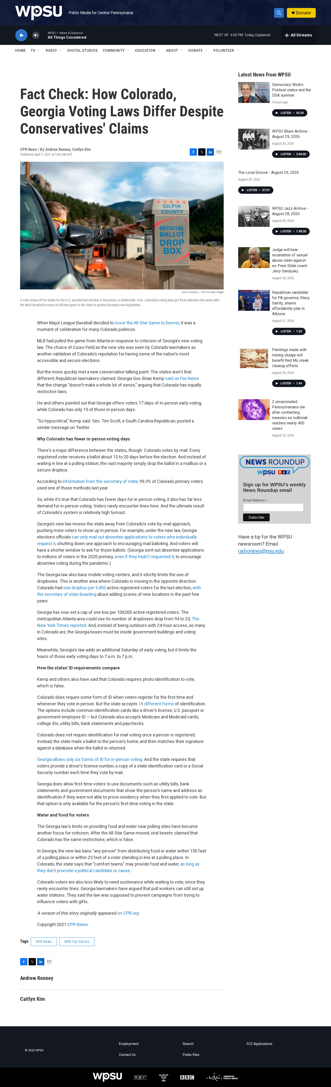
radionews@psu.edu (261, 551)
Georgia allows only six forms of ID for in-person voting (89, 759)
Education (145, 50)
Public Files (191, 1055)
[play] (21, 35)
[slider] (43, 35)
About (172, 50)
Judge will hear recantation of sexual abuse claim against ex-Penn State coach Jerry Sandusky (289, 260)
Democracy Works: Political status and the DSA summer (291, 90)
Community (114, 50)
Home (20, 50)
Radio (51, 50)
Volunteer (223, 50)
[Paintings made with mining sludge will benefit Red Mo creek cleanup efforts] (254, 357)
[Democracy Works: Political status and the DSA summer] (254, 92)
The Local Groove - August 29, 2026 (268, 172)
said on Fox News (182, 378)
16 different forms (156, 703)
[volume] (36, 35)
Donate (303, 12)
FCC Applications (259, 1044)
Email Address (255, 500)
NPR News (44, 942)
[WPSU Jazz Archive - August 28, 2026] (254, 216)
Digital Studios (82, 50)
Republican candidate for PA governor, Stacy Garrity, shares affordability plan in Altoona (291, 303)
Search (188, 1044)
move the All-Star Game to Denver (147, 322)
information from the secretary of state (100, 481)
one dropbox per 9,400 (84, 587)
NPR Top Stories (76, 942)
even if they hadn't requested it (144, 556)
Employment (129, 1044)
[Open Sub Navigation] (39, 50)
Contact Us (127, 1055)
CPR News (77, 924)
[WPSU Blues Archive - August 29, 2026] (254, 139)
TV (33, 50)
